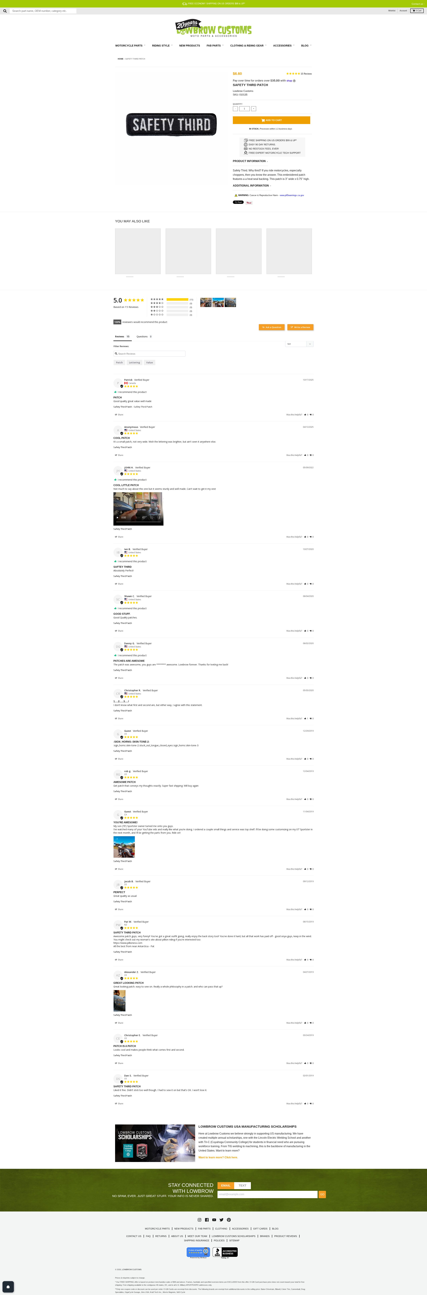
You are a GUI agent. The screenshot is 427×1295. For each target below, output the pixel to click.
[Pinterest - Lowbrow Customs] (229, 1220)
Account (403, 11)
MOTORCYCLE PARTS (157, 1228)
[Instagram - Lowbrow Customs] (199, 1220)
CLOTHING (221, 1228)
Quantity (237, 104)
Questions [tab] (142, 336)
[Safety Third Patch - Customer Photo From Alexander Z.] (230, 302)
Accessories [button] (282, 45)
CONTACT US (133, 1236)
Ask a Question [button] (273, 327)
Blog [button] (305, 45)
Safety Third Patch (122, 406)
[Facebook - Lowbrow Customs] (207, 1220)
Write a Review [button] (302, 327)
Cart (418, 11)
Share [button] (120, 414)
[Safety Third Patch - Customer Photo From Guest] (218, 302)
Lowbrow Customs (243, 91)
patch (119, 362)
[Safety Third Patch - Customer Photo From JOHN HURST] (206, 302)
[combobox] (43, 11)
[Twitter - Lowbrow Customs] (222, 1220)
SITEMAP (234, 1240)
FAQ (148, 1236)
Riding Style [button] (161, 45)
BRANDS (265, 1236)
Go (322, 1194)
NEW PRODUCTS (183, 1228)
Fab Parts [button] (214, 45)
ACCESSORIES (240, 1228)
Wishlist (391, 11)
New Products (189, 45)
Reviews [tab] (119, 336)
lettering (134, 362)
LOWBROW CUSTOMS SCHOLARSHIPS (233, 1236)
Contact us (417, 4)
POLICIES (219, 1240)
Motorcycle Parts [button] (129, 45)
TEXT (243, 1185)
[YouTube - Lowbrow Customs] (214, 1220)
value (149, 362)
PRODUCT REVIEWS (285, 1236)
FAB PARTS (204, 1228)
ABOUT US (177, 1236)
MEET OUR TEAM (197, 1236)
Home (120, 59)
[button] (306, 414)
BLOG (275, 1228)
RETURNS (160, 1236)
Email (226, 1185)
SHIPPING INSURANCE (196, 1240)
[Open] (8, 1286)
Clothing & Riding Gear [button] (247, 45)
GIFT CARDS (260, 1228)
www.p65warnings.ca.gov (292, 195)
